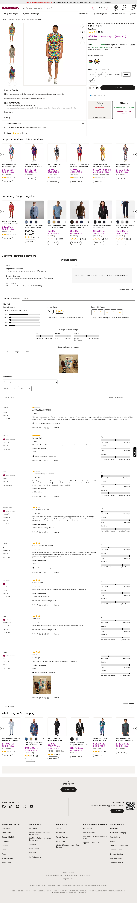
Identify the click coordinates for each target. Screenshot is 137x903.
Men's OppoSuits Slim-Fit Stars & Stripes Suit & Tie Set (79, 165)
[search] (24, 8)
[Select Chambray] (26, 222)
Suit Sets (30, 19)
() (14, 177)
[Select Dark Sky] (49, 222)
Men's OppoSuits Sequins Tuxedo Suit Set (78, 744)
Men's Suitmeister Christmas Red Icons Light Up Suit (10, 222)
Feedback (135, 452)
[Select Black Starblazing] (72, 739)
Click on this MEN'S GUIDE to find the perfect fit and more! (24, 98)
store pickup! (62, 2)
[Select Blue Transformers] (26, 739)
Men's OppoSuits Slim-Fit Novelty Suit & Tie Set (34, 744)
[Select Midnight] (31, 222)
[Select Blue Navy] (81, 222)
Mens (11, 19)
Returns (38, 127)
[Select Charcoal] (99, 222)
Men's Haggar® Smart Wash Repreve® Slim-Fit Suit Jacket (33, 227)
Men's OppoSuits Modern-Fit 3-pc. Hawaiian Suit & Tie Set (11, 165)
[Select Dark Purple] (58, 222)
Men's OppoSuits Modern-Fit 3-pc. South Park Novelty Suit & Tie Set (124, 165)
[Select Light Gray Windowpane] (122, 222)
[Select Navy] (104, 222)
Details (132, 45)
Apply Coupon (120, 36)
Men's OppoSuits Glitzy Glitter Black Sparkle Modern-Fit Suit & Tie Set (55, 739)
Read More (8, 112)
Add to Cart (7, 181)
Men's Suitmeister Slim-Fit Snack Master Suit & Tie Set (102, 165)
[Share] (82, 38)
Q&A (26, 298)
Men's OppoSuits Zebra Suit (54, 165)
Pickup (100, 103)
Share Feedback (68, 789)
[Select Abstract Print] (97, 61)
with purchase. (39, 2)
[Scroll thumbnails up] (9, 84)
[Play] (82, 32)
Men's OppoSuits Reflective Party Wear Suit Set (125, 739)
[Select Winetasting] (76, 222)
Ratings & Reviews (12, 298)
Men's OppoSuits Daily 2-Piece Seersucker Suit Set (11, 739)
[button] (95, 32)
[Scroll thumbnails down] (14, 84)
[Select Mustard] (54, 222)
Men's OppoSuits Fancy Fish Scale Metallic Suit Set (100, 739)
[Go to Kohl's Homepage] (10, 8)
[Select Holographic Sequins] (76, 739)
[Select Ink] (36, 222)
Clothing (17, 19)
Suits (23, 19)
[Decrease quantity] (90, 88)
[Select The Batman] (36, 739)
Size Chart (105, 69)
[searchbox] (56, 8)
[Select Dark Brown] (72, 222)
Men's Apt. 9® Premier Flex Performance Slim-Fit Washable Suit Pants (125, 227)
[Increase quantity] (97, 88)
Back (5, 19)
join (96, 49)
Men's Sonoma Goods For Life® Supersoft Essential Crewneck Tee (57, 227)
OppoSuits (38, 19)
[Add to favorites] (82, 26)
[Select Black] (95, 222)
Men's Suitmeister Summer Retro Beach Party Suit (33, 165)
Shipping (124, 103)
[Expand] (82, 43)
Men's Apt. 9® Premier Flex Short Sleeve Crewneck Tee (79, 227)
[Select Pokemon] (31, 739)
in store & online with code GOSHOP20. (92, 2)
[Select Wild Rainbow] (90, 61)
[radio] (99, 110)
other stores (103, 117)
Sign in (90, 49)
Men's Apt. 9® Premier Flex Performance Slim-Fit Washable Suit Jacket (102, 227)
